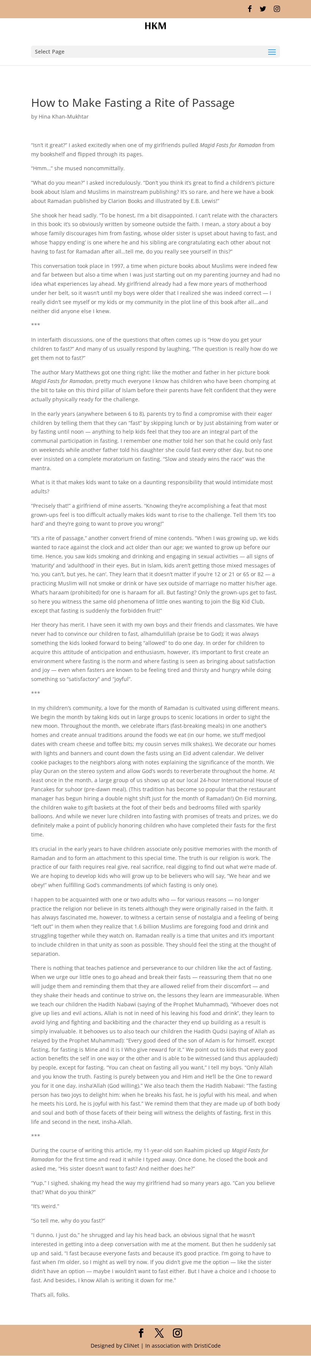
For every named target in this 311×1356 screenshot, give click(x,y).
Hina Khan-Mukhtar (64, 116)
